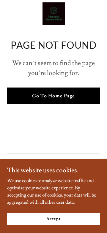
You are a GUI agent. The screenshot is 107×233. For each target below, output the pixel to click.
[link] (54, 13)
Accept (53, 218)
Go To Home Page (53, 96)
